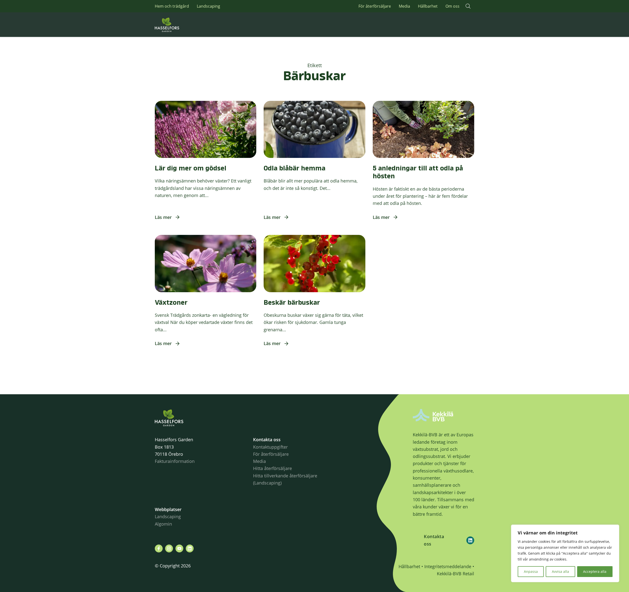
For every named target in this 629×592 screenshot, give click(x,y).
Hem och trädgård (172, 6)
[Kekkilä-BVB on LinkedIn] (470, 540)
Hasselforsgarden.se (174, 24)
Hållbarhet (428, 6)
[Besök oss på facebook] (159, 548)
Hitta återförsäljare (272, 468)
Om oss (452, 6)
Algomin (163, 524)
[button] (468, 6)
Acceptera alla (594, 571)
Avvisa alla (560, 571)
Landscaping (208, 6)
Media (404, 6)
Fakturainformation (175, 461)
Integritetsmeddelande (447, 566)
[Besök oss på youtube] (179, 548)
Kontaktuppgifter (270, 447)
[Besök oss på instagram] (169, 548)
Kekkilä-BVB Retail (455, 574)
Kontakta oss (434, 539)
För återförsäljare (374, 6)
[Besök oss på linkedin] (190, 548)
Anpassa (531, 571)
